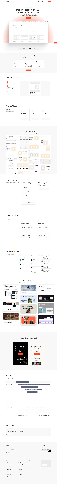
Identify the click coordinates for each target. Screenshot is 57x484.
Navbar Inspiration (20, 474)
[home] (7, 1)
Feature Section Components (9, 464)
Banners (23, 225)
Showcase (30, 1)
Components (37, 1)
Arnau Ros (12, 449)
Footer (23, 237)
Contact (30, 463)
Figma (11, 88)
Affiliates (30, 464)
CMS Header (23, 227)
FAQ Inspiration (19, 462)
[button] (37, 1)
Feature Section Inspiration (21, 464)
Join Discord (8, 434)
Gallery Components (8, 467)
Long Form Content (29, 231)
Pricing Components (8, 476)
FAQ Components (8, 462)
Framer (13, 88)
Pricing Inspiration (20, 476)
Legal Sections (30, 227)
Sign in (46, 1)
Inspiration (42, 1)
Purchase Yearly (28, 202)
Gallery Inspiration (20, 467)
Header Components (8, 469)
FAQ (22, 233)
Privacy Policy (30, 465)
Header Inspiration (20, 469)
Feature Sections (24, 235)
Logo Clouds (29, 229)
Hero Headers (29, 225)
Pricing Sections (30, 237)
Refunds (30, 468)
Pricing (33, 1)
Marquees (29, 233)
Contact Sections (24, 229)
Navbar (29, 235)
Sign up (50, 1)
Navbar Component (8, 474)
